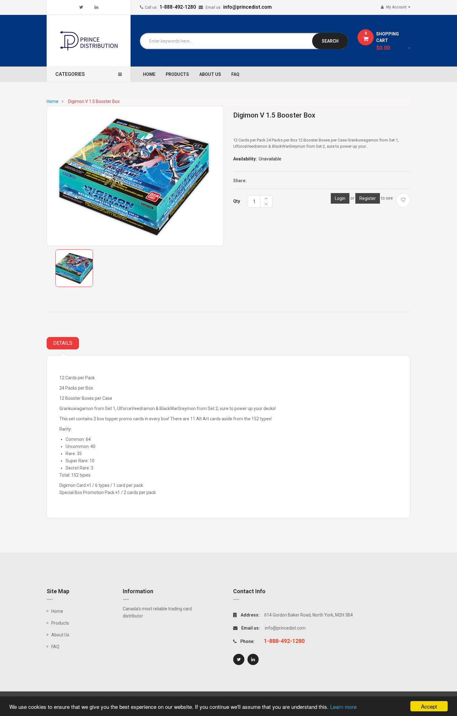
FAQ (55, 646)
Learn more (343, 706)
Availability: (245, 158)
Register (367, 198)
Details (62, 343)
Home (57, 611)
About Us (60, 634)
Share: (240, 180)
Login (340, 198)
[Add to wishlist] (403, 200)
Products (60, 623)
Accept (429, 706)
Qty (236, 201)
